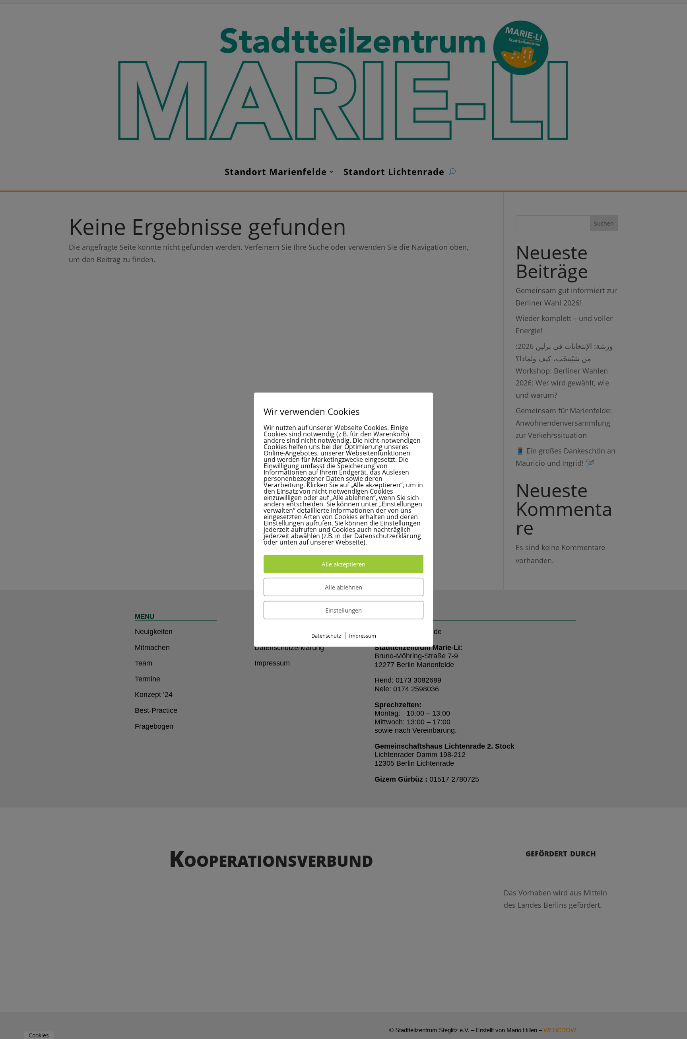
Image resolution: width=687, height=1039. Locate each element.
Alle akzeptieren (343, 564)
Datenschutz (326, 635)
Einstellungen (343, 610)
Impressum (362, 635)
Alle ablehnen (343, 587)
